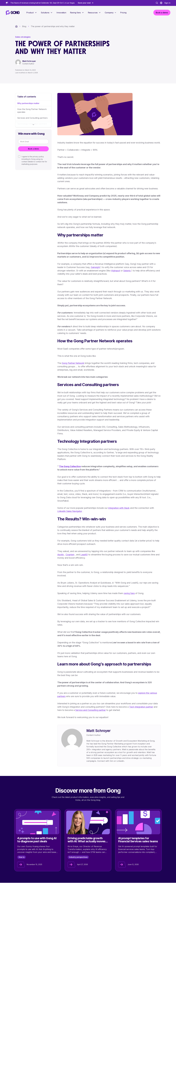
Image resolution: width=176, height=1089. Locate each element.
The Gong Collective (70, 466)
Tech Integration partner (141, 707)
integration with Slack (119, 508)
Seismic (127, 270)
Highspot (115, 270)
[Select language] (161, 3)
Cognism (70, 554)
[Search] (157, 3)
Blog (24, 26)
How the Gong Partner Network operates (32, 110)
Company (109, 12)
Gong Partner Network (73, 363)
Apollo (60, 554)
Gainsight (95, 267)
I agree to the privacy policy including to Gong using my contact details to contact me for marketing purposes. (34, 160)
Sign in (167, 3)
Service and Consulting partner (90, 710)
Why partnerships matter (28, 103)
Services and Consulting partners (32, 118)
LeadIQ (84, 554)
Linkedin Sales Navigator (69, 511)
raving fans (129, 593)
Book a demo (33, 149)
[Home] (16, 26)
